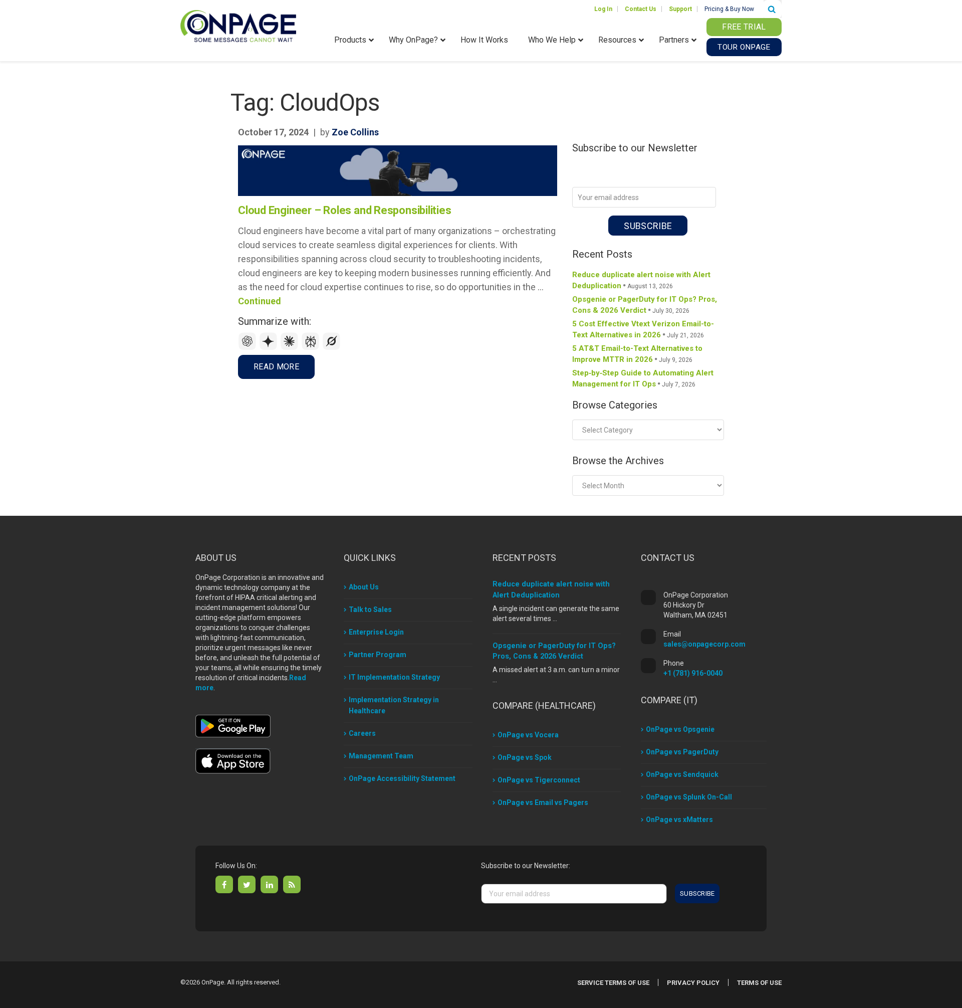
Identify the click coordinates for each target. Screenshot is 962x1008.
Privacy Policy (693, 982)
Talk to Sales (370, 610)
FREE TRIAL (744, 27)
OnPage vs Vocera (528, 735)
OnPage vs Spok (525, 757)
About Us (364, 587)
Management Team (381, 756)
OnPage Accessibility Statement (402, 778)
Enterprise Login (376, 632)
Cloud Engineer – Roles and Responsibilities (344, 210)
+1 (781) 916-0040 (693, 673)
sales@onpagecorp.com (704, 644)
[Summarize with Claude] (290, 347)
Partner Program (377, 655)
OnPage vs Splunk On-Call (689, 797)
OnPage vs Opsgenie (680, 729)
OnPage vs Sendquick (682, 774)
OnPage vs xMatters (679, 820)
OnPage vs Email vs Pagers (543, 802)
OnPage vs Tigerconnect (539, 780)
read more (276, 366)
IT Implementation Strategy (394, 677)
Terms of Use (759, 982)
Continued (259, 301)
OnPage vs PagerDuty (682, 752)
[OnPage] (238, 25)
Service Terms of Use (613, 982)
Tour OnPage (743, 47)
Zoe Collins (355, 132)
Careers (362, 733)
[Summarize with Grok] (331, 347)
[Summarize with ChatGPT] (248, 347)
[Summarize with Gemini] (269, 347)
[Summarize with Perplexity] (311, 347)
